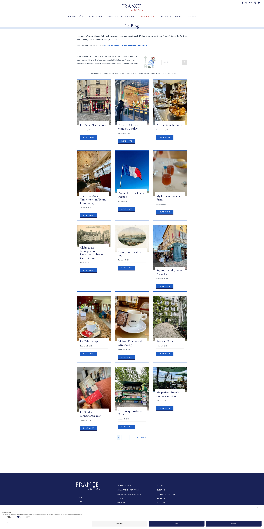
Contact (192, 16)
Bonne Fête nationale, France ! (131, 195)
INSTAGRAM (161, 503)
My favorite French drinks (168, 197)
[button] (170, 16)
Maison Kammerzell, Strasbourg (130, 343)
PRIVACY (81, 497)
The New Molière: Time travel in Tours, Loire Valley (93, 199)
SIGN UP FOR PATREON (166, 494)
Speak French (95, 16)
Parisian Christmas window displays (130, 126)
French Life (155, 73)
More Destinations (170, 73)
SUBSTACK (161, 490)
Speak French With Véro (128, 490)
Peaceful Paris (164, 341)
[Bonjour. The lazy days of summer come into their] (154, 459)
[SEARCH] (184, 62)
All (87, 73)
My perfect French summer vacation (167, 394)
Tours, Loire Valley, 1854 (130, 253)
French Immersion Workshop (121, 16)
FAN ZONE (121, 503)
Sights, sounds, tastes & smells (169, 272)
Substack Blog (147, 16)
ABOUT (120, 498)
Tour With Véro (75, 16)
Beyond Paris (132, 73)
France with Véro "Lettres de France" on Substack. (126, 45)
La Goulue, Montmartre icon (90, 414)
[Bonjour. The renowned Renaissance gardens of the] (198, 459)
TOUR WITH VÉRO (124, 486)
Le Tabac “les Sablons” (93, 125)
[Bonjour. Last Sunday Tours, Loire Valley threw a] (242, 459)
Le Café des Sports (91, 341)
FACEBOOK (161, 498)
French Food (144, 73)
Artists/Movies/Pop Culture (114, 73)
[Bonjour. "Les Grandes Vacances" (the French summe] (110, 459)
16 (137, 437)
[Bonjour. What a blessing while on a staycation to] (66, 459)
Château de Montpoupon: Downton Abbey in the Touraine (92, 253)
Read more (90, 137)
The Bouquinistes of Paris (130, 412)
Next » (143, 437)
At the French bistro (169, 125)
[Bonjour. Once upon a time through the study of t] (22, 459)
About (178, 16)
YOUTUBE (160, 486)
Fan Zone (164, 16)
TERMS (80, 501)
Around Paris (96, 73)
